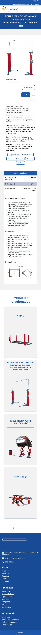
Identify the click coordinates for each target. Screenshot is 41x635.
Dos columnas (27, 154)
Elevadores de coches (15, 159)
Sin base (20, 163)
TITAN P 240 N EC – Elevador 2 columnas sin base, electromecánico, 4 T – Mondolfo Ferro (20, 366)
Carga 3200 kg (14, 154)
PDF (25, 95)
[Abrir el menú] (36, 9)
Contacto (20, 633)
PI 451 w (20, 316)
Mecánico (30, 159)
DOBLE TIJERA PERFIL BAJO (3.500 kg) (20, 422)
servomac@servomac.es (22, 4)
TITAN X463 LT (20, 477)
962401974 (36, 4)
